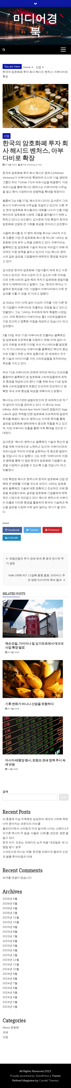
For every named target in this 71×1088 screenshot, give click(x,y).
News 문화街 (11, 1027)
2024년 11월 (11, 964)
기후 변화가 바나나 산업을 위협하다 (29, 704)
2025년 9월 (10, 927)
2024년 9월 (10, 973)
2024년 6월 (10, 988)
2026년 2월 (10, 912)
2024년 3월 (10, 1002)
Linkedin (12, 537)
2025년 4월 (10, 950)
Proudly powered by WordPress (30, 1075)
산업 (6, 136)
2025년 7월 (10, 936)
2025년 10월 (11, 922)
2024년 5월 (10, 992)
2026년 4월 (10, 908)
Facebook (13, 530)
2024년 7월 (10, 983)
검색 (5, 791)
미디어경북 (35, 25)
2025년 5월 (10, 945)
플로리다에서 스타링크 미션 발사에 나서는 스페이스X (35, 828)
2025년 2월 (10, 955)
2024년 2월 (10, 1006)
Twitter (33, 530)
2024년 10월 (11, 969)
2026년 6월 (10, 898)
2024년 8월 (10, 978)
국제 (5, 1032)
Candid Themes (49, 1080)
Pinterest (53, 530)
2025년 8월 (10, 931)
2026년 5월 (10, 903)
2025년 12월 (11, 917)
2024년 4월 (10, 997)
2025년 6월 (10, 941)
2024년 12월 (11, 959)
